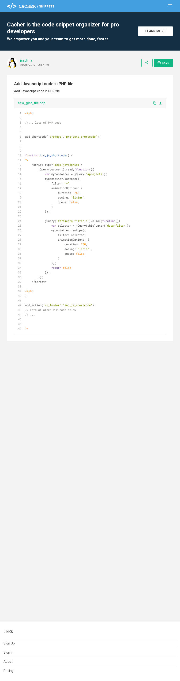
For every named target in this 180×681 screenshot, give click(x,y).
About (8, 661)
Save (163, 63)
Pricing (9, 671)
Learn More (155, 31)
